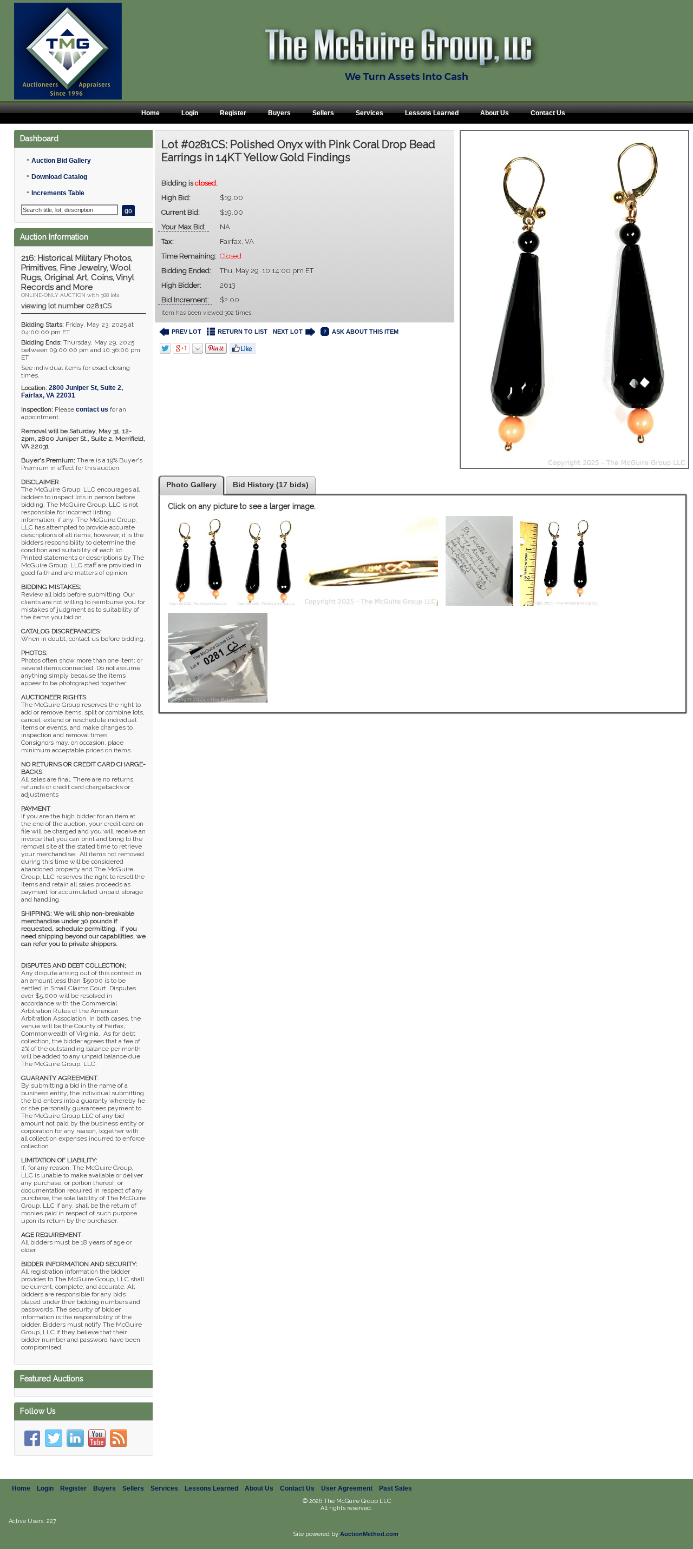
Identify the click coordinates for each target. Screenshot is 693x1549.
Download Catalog (59, 177)
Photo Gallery (191, 484)
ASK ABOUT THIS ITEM (365, 331)
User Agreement (346, 1488)
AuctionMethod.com (369, 1534)
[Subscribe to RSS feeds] (118, 1438)
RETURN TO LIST (242, 331)
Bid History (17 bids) (271, 484)
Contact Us (548, 113)
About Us (494, 113)
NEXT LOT (288, 331)
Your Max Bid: (183, 227)
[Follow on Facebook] (32, 1438)
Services (369, 113)
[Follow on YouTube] (97, 1438)
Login (189, 113)
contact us (92, 409)
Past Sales (395, 1488)
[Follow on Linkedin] (75, 1438)
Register (233, 113)
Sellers (323, 113)
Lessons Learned (432, 113)
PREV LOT (186, 331)
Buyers (279, 113)
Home (150, 113)
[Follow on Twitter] (53, 1438)
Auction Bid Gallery (61, 160)
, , (72, 391)
